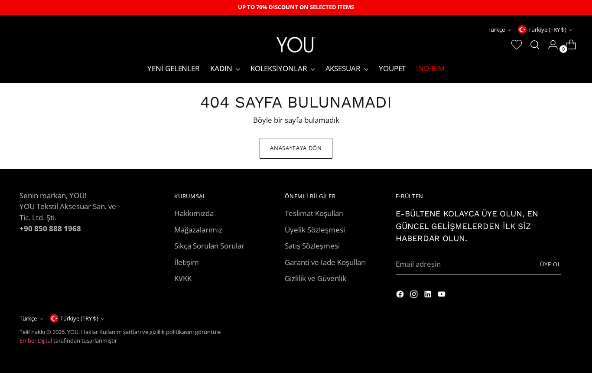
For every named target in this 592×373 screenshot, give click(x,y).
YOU (72, 332)
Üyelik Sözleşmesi (315, 230)
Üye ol (550, 264)
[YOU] (296, 44)
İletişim (186, 262)
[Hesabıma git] (549, 44)
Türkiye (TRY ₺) (547, 29)
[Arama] (531, 44)
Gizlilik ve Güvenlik (315, 278)
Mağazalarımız (198, 230)
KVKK (183, 278)
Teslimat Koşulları (314, 213)
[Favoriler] (513, 44)
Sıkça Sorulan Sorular (209, 246)
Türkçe (496, 29)
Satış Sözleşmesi (312, 246)
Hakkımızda (194, 213)
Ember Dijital (36, 340)
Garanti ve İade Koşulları (325, 262)
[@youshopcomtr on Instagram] (401, 295)
